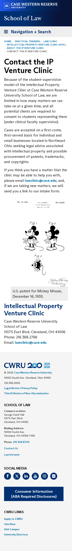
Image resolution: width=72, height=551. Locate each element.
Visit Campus (11, 529)
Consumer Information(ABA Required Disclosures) (33, 494)
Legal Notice (11, 388)
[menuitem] (36, 518)
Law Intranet (12, 454)
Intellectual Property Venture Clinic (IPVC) (36, 44)
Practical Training (27, 41)
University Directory (16, 534)
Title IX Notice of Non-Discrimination (26, 393)
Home (7, 41)
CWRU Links (14, 512)
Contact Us (11, 448)
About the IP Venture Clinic (25, 48)
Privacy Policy (29, 388)
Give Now (9, 524)
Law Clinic (50, 41)
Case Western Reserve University (33, 372)
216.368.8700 (21, 442)
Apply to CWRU (13, 519)
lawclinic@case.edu (40, 180)
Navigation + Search (26, 33)
